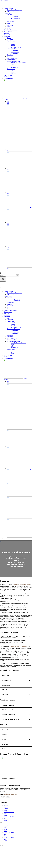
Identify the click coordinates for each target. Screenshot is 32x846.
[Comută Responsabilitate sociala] (29, 341)
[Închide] (3, 279)
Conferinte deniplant (12, 58)
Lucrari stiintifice (11, 59)
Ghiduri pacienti (8, 31)
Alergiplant (7, 33)
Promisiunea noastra (16, 47)
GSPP (12, 64)
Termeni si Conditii (9, 817)
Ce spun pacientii (15, 53)
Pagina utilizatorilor (9, 75)
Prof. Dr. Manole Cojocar (21, 584)
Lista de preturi (11, 11)
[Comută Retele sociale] (29, 349)
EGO (5, 77)
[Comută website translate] (29, 370)
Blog (12, 70)
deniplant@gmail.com (10, 794)
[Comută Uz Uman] (29, 297)
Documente (10, 56)
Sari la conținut (4, 0)
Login (5, 820)
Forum (12, 72)
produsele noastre (20, 650)
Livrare (9, 28)
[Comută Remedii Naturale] (29, 291)
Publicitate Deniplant (16, 67)
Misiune (13, 44)
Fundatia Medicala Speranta (18, 62)
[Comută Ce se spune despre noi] (29, 329)
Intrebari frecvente (9, 812)
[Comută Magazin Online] (29, 296)
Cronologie (10, 39)
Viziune (13, 42)
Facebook (13, 73)
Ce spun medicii (15, 50)
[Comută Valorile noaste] (29, 321)
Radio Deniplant (8, 78)
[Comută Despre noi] (29, 316)
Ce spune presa (15, 52)
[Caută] (1, 273)
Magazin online (8, 805)
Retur (5, 810)
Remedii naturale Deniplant (14, 10)
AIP (12, 66)
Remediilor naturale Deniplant (18, 646)
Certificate (10, 55)
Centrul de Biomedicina (10, 30)
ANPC (6, 818)
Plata (8, 26)
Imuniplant (7, 34)
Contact (9, 38)
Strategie (13, 45)
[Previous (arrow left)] (0, 845)
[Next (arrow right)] (2, 845)
